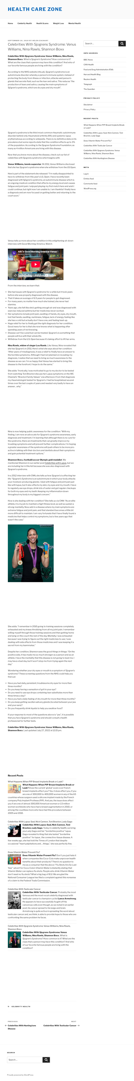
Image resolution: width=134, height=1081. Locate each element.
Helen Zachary (40, 40)
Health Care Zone (35, 9)
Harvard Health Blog (92, 74)
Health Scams (42, 23)
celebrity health (59, 828)
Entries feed (89, 178)
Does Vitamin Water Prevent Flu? (97, 141)
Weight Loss (58, 23)
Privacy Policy (89, 109)
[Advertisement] (30, 110)
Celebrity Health (25, 23)
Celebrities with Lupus (55, 463)
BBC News (88, 60)
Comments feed (90, 183)
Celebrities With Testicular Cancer (98, 145)
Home (10, 23)
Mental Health (74, 23)
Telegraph (88, 84)
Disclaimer (88, 104)
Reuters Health (90, 79)
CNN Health (89, 64)
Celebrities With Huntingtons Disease (99, 158)
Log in (86, 174)
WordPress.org (90, 188)
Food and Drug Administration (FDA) (98, 69)
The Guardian (89, 89)
